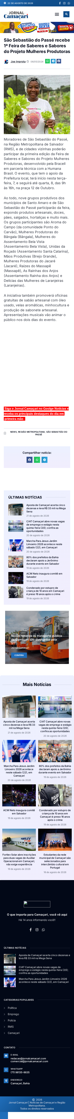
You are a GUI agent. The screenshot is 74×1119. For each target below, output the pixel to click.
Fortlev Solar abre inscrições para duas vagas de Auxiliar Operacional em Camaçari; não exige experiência (19, 859)
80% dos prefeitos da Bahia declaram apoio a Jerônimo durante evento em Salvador (42, 560)
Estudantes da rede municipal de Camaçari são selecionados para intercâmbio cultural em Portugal (55, 861)
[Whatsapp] (69, 3)
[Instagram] (64, 3)
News (13, 432)
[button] (57, 14)
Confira (19, 655)
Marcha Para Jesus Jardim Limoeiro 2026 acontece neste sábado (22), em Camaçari (44, 544)
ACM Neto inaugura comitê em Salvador (19, 812)
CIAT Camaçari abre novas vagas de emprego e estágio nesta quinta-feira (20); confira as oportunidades (45, 526)
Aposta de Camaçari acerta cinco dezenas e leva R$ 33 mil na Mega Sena (46, 508)
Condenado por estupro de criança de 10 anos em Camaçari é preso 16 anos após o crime (45, 591)
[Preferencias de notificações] (4, 1115)
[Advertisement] (37, 366)
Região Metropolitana (31, 432)
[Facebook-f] (59, 3)
